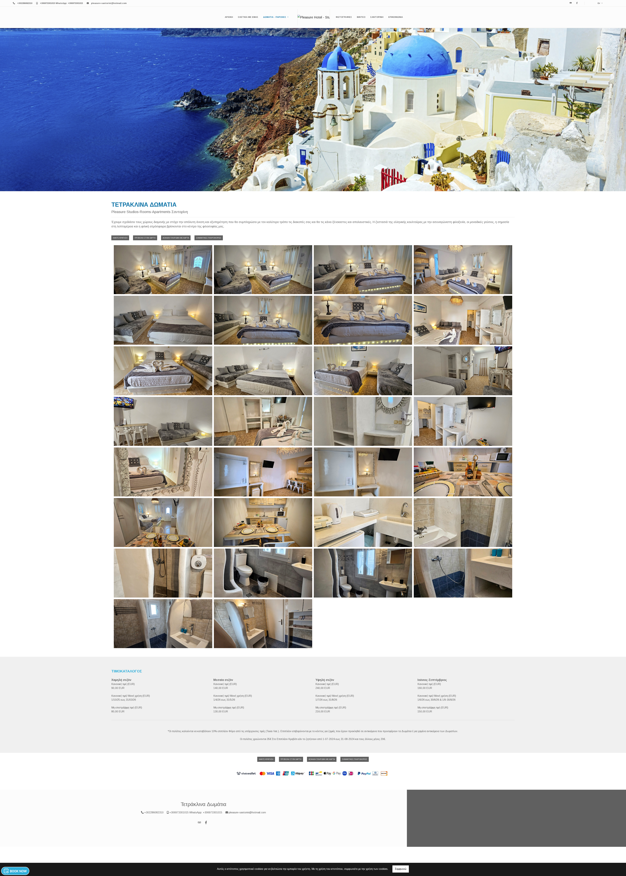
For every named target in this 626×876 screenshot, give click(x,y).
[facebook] (576, 3)
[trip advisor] (570, 3)
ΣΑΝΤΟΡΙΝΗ (376, 17)
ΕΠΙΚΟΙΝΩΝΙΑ (395, 17)
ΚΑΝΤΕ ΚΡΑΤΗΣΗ (120, 238)
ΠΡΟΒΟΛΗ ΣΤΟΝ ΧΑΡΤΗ (145, 238)
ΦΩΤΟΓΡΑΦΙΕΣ (344, 17)
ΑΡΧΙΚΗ (229, 17)
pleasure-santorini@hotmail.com (109, 3)
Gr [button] (599, 3)
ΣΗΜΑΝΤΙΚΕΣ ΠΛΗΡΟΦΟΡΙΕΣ (208, 238)
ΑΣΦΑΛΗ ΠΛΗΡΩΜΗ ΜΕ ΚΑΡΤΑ (176, 238)
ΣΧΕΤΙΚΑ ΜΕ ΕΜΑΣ (248, 17)
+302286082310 (24, 3)
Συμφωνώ (400, 869)
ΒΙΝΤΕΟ (361, 17)
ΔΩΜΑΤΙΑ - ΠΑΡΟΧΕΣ (275, 17)
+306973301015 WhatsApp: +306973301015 (61, 3)
